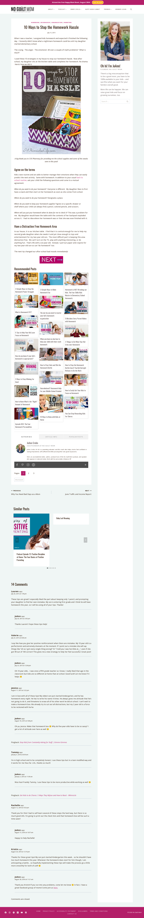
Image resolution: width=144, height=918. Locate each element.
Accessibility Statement (66, 911)
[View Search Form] (131, 9)
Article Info (51, 437)
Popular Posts (76, 437)
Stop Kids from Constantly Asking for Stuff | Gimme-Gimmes (43, 742)
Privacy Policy (49, 911)
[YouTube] (22, 912)
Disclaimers (82, 911)
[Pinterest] (26, 912)
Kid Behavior (45, 22)
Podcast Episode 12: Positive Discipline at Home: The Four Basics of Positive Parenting (31, 557)
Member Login (120, 9)
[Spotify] (13, 912)
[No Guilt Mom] (22, 9)
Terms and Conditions (99, 911)
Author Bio (26, 437)
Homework (35, 22)
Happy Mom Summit (92, 9)
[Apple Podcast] (17, 912)
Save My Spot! (97, 2)
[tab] (47, 568)
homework (19, 480)
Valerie (14, 635)
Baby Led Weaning (63, 518)
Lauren (15, 591)
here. (56, 887)
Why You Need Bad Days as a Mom (25, 492)
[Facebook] (5, 912)
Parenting (68, 22)
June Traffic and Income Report (78, 492)
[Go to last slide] (17, 540)
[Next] (85, 540)
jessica (14, 688)
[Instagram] (9, 912)
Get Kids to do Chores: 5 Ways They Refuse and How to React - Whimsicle (48, 795)
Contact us (72, 914)
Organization (56, 22)
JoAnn (18, 616)
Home (38, 911)
